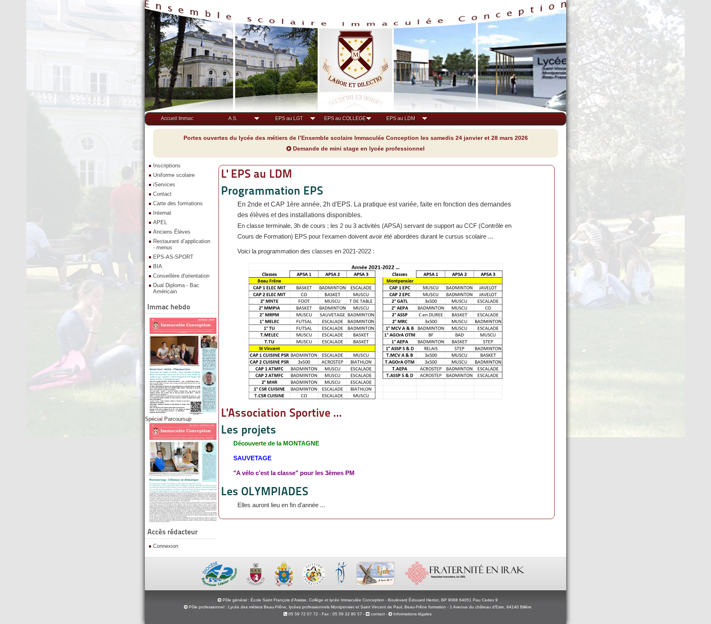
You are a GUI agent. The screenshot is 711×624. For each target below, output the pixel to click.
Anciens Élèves (172, 232)
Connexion (165, 546)
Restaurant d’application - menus (181, 244)
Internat (162, 213)
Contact (162, 194)
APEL (160, 222)
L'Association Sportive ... (281, 413)
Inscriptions (167, 165)
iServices (164, 184)
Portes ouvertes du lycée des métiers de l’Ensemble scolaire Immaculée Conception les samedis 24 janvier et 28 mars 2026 (356, 138)
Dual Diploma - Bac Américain (176, 288)
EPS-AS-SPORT (173, 257)
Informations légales (412, 614)
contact (377, 614)
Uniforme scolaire (174, 175)
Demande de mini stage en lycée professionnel (358, 148)
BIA (157, 266)
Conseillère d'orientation (181, 276)
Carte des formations (178, 203)
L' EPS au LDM (256, 174)
